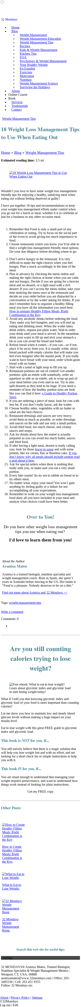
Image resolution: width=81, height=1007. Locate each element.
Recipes (25, 46)
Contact (16, 109)
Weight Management (33, 35)
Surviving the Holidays (35, 87)
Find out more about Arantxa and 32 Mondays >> (34, 592)
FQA (23, 57)
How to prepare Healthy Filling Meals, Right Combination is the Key (38, 313)
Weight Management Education (40, 38)
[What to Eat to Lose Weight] (13, 878)
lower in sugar (44, 449)
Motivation (27, 76)
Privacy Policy (20, 997)
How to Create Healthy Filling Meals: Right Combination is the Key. (12, 854)
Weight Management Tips (36, 42)
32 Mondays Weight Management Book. (10, 924)
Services (16, 102)
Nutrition (26, 79)
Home (15, 27)
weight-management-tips (25, 602)
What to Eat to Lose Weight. (11, 886)
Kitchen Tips (28, 53)
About (15, 91)
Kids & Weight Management (38, 50)
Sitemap (37, 997)
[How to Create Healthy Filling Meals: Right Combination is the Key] (13, 839)
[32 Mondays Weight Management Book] (13, 912)
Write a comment (12, 612)
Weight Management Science (39, 83)
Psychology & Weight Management (43, 61)
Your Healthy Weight (34, 65)
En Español (27, 68)
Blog (14, 31)
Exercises (26, 72)
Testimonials (19, 106)
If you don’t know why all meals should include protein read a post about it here (44, 456)
